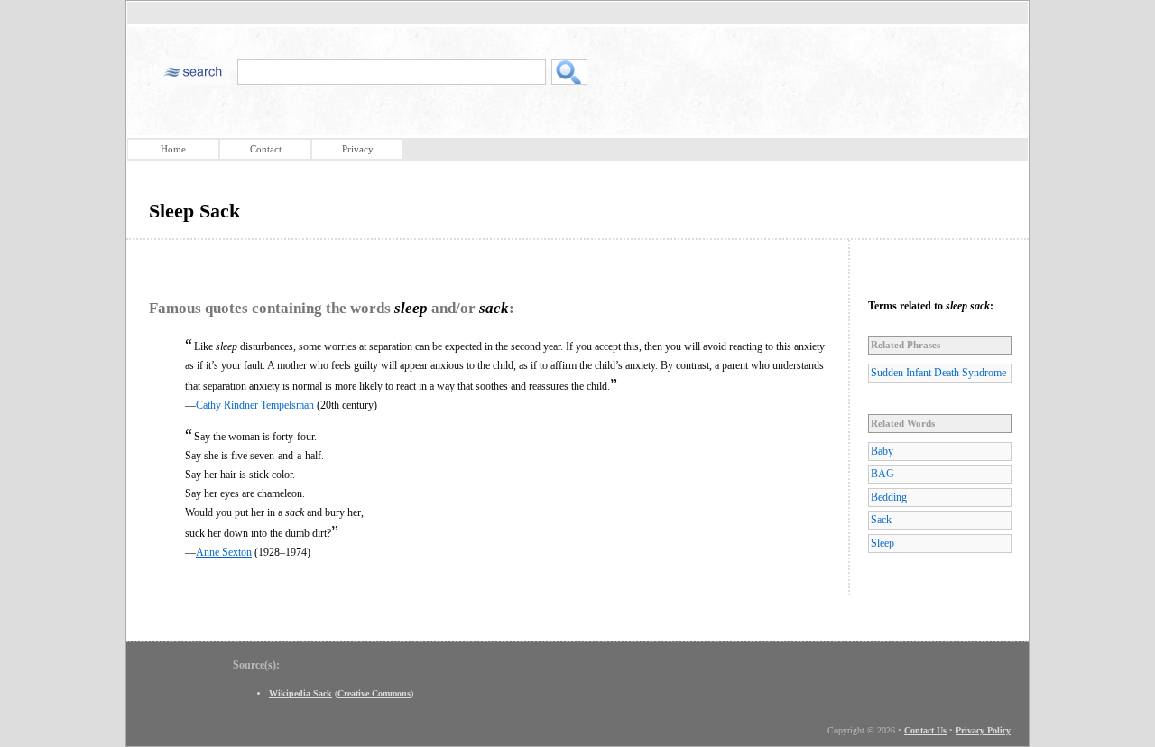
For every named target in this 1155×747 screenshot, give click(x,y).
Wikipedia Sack (300, 693)
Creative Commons (374, 693)
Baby (882, 451)
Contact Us (925, 730)
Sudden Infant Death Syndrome (938, 372)
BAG (882, 473)
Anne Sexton (224, 552)
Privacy (358, 148)
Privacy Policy (983, 730)
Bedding (889, 497)
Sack (881, 519)
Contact (266, 148)
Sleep (882, 543)
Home (173, 148)
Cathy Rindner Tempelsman (255, 405)
